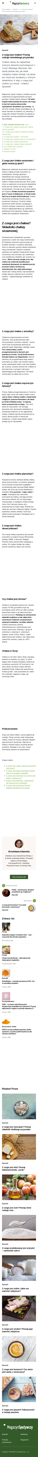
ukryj (27, 124)
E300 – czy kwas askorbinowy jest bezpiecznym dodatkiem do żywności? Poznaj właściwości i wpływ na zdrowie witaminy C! (19, 1006)
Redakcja (24, 1434)
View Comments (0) (19, 877)
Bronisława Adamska (18, 851)
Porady (4, 932)
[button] (3, 3)
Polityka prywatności (6, 1441)
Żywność (15, 9)
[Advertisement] (19, 303)
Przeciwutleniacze (8, 1001)
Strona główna (6, 9)
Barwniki (15, 895)
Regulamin (24, 1440)
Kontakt (5, 1434)
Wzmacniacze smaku (9, 1026)
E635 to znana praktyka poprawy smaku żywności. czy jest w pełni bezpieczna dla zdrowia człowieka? (17, 1032)
